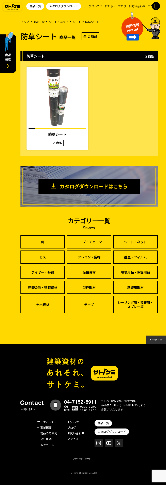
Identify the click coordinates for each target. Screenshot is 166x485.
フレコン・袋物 (89, 257)
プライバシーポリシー (83, 458)
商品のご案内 (48, 433)
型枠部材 (89, 287)
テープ (89, 304)
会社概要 (46, 439)
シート (77, 22)
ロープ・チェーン (89, 241)
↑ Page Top (156, 339)
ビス (42, 257)
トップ (25, 22)
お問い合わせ (137, 6)
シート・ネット (59, 22)
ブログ (122, 6)
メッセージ (47, 445)
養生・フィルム (135, 257)
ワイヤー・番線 (42, 272)
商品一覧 (35, 6)
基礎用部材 (135, 287)
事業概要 (46, 427)
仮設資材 (89, 272)
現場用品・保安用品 (135, 272)
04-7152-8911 (80, 402)
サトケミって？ (93, 6)
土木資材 (42, 304)
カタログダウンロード (63, 6)
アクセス (73, 439)
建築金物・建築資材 (42, 287)
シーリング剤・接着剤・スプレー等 (135, 304)
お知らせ (110, 6)
